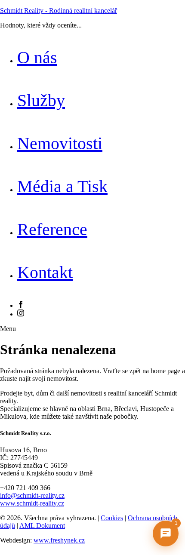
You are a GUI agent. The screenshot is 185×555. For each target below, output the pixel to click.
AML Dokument (42, 525)
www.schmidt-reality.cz (32, 503)
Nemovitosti (59, 143)
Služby (41, 100)
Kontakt (45, 272)
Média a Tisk (62, 186)
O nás (37, 57)
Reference (52, 229)
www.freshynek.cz (59, 540)
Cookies (112, 517)
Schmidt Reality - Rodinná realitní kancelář (58, 10)
